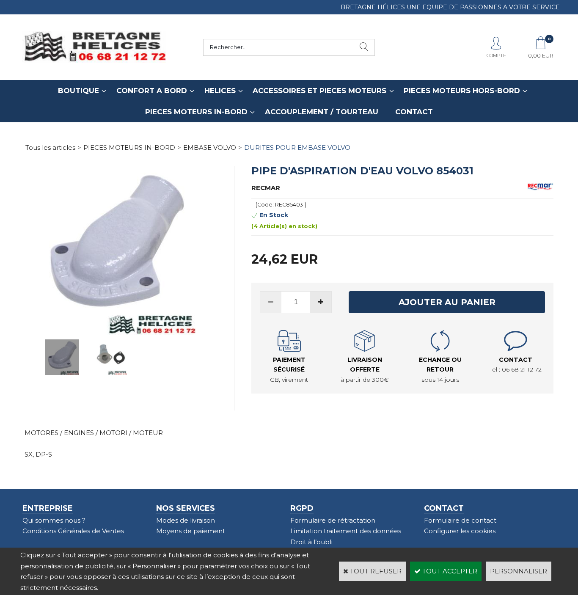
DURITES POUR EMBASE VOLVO (297, 147)
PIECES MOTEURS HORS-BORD (462, 90)
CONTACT (414, 111)
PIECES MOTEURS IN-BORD (196, 111)
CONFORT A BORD (151, 90)
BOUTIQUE (78, 90)
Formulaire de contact (460, 520)
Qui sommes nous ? (53, 520)
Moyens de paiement (190, 531)
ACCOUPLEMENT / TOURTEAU (321, 111)
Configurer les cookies (459, 531)
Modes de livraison (185, 520)
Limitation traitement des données (345, 531)
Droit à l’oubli (311, 542)
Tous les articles (50, 147)
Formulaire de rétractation (332, 520)
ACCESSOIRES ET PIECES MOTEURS (319, 90)
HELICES (220, 90)
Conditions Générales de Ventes (73, 531)
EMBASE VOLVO (209, 147)
